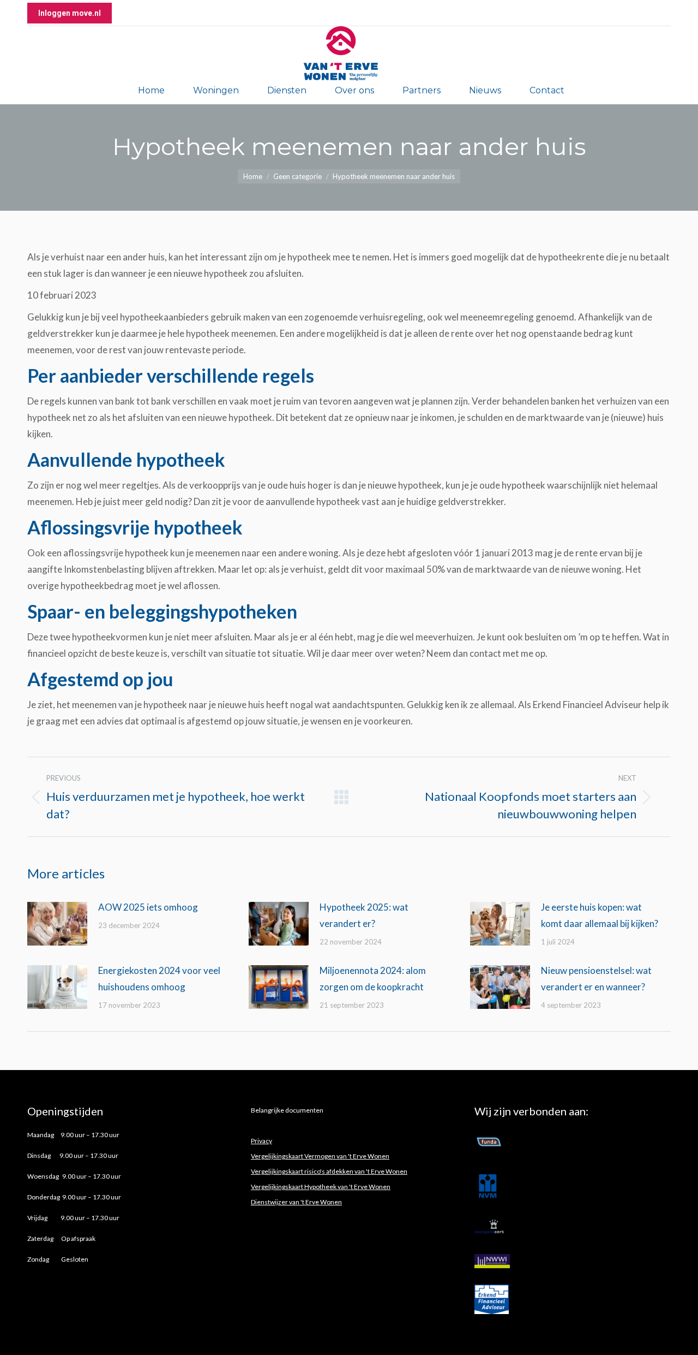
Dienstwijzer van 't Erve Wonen (296, 1202)
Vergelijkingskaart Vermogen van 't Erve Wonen (320, 1156)
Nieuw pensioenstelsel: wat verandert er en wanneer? (596, 979)
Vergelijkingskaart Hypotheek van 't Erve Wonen (320, 1186)
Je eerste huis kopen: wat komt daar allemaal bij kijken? (599, 915)
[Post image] (57, 924)
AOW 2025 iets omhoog (149, 907)
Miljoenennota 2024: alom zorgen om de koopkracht (373, 979)
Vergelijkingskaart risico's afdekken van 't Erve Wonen (329, 1171)
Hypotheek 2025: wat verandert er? (364, 915)
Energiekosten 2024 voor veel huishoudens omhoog (159, 979)
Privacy (261, 1141)
